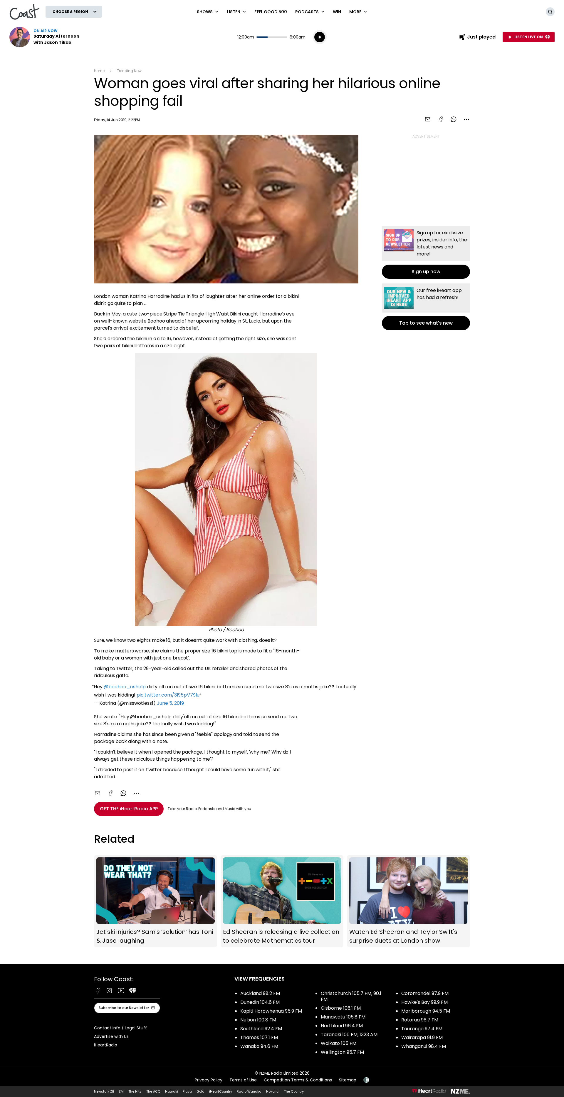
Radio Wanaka (249, 1091)
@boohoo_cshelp (125, 686)
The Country (294, 1091)
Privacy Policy (208, 1080)
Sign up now (426, 252)
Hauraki (171, 1091)
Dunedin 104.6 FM (260, 1002)
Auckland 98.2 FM (260, 993)
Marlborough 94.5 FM (425, 1011)
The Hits (135, 1091)
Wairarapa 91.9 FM (422, 1037)
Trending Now (129, 70)
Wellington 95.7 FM (342, 1052)
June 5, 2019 (170, 703)
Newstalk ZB (104, 1091)
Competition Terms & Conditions (298, 1080)
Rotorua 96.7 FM (419, 1019)
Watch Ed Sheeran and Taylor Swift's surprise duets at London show (408, 901)
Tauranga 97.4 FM (421, 1028)
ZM (121, 1091)
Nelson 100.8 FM (258, 1019)
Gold (200, 1091)
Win (337, 12)
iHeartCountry (220, 1091)
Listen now (47, 37)
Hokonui (272, 1091)
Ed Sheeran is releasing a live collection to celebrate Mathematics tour (282, 901)
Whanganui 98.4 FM (423, 1046)
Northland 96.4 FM (342, 1025)
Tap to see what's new (426, 306)
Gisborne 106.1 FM (341, 1008)
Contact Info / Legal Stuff (120, 1028)
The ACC (153, 1091)
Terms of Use (243, 1080)
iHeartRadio (105, 1045)
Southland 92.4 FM (261, 1028)
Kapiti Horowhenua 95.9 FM (271, 1011)
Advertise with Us (111, 1036)
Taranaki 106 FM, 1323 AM (349, 1034)
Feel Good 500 (270, 12)
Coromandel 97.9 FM (425, 993)
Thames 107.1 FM (259, 1037)
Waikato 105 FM (338, 1043)
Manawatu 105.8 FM (343, 1016)
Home (99, 70)
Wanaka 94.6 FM (259, 1046)
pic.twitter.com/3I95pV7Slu (168, 695)
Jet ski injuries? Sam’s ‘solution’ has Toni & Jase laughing (155, 901)
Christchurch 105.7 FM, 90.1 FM (351, 996)
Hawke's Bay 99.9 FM (424, 1002)
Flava (187, 1091)
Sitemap (347, 1080)
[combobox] (466, 119)
